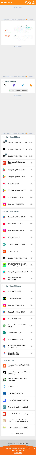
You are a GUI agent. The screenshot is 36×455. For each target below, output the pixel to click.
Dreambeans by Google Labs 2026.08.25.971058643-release (18, 421)
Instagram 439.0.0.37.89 (16, 204)
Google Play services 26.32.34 (18, 272)
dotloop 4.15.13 (13, 386)
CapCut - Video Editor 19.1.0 (17, 149)
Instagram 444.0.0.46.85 (16, 305)
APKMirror (8, 2)
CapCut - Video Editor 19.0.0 (17, 156)
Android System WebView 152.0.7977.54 (16, 346)
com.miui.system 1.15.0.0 (16, 244)
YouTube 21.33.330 (14, 319)
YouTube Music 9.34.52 (15, 339)
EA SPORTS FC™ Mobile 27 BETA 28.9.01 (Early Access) (17, 265)
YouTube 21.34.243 (14, 237)
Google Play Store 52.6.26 (16, 177)
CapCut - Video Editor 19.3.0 (17, 258)
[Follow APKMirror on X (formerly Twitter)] (5, 86)
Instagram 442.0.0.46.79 (16, 231)
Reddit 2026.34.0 (13, 251)
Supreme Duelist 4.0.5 (15, 298)
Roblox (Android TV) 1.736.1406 (18, 400)
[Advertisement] (18, 13)
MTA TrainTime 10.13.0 (15, 393)
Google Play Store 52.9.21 (16, 312)
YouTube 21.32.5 (13, 183)
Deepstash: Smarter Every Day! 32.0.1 (20, 414)
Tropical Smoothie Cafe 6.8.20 (18, 407)
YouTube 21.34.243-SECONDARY (14, 278)
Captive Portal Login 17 (15, 332)
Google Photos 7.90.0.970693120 (14, 353)
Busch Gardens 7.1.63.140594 (18, 428)
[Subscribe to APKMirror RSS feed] (31, 86)
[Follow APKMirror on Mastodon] (14, 86)
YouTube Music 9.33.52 (15, 197)
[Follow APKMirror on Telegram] (22, 86)
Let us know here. (22, 443)
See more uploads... (18, 433)
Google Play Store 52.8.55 (16, 190)
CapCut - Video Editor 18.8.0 (17, 142)
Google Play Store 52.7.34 (16, 170)
